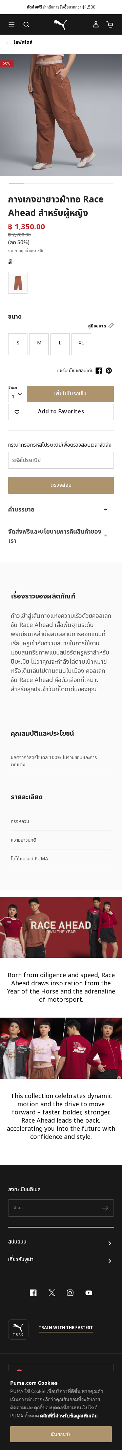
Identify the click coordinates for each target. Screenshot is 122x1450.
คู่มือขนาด (97, 326)
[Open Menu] (13, 24)
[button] (13, 24)
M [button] (39, 342)
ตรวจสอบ (61, 485)
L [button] (60, 342)
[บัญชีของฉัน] (95, 24)
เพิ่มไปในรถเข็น (70, 394)
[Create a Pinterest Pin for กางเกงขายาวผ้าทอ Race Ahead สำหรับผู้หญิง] (109, 370)
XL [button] (81, 342)
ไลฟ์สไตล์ (23, 42)
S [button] (18, 342)
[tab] (16, 183)
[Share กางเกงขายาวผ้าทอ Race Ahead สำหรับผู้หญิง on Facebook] (99, 370)
